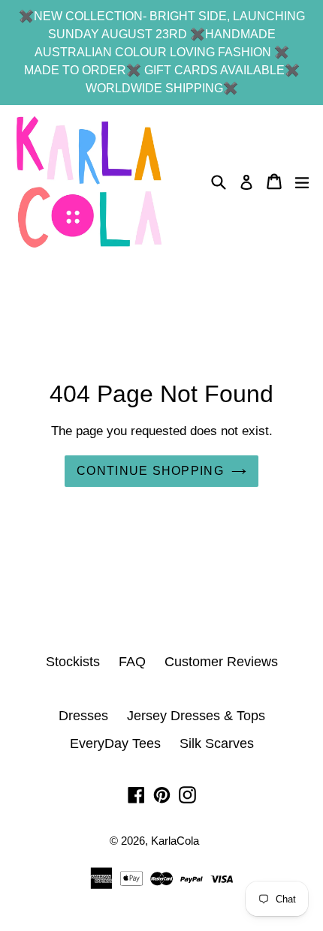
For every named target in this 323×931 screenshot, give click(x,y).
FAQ (132, 661)
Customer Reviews (221, 661)
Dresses (83, 715)
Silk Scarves (217, 743)
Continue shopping (150, 470)
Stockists (73, 661)
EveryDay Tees (115, 743)
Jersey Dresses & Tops (196, 715)
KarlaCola (175, 840)
